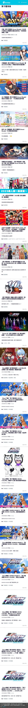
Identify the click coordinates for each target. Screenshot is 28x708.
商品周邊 (11, 377)
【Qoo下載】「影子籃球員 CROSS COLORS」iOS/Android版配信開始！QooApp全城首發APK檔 (13, 399)
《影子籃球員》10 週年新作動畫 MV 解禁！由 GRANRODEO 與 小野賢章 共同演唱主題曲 (14, 263)
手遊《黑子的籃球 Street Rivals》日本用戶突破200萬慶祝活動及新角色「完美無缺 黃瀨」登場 (14, 31)
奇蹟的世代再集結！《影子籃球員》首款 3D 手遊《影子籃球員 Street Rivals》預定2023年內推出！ (13, 163)
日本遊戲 (11, 409)
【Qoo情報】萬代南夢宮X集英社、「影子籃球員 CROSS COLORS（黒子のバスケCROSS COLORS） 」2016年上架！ (13, 689)
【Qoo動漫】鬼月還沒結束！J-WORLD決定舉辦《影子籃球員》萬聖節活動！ (14, 369)
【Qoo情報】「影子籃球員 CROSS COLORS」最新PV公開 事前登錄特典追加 (14, 479)
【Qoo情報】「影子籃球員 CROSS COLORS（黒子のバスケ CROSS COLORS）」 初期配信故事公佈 (12, 613)
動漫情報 (5, 205)
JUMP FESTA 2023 (20, 239)
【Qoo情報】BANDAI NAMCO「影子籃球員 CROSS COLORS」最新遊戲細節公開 (13, 512)
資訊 (9, 343)
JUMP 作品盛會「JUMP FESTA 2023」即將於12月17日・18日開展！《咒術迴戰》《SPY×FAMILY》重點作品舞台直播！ (14, 229)
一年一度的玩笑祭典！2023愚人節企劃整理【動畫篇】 (14, 196)
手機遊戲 (5, 40)
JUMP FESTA (12, 239)
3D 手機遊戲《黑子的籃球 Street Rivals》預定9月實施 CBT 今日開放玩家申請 (14, 98)
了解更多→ (4, 706)
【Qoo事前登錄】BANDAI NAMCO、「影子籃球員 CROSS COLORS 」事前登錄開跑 (14, 544)
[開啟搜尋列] (19, 2)
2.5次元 (5, 343)
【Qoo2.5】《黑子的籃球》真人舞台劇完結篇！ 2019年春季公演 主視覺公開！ (13, 334)
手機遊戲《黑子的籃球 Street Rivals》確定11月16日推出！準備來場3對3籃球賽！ (14, 63)
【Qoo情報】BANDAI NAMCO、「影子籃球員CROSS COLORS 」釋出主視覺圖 (14, 576)
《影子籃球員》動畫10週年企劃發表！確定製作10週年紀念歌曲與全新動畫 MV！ (13, 298)
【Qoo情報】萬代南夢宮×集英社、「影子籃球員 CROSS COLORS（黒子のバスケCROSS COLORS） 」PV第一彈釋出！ (13, 651)
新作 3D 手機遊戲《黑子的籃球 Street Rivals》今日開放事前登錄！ (13, 130)
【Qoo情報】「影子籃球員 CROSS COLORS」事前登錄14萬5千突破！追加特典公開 (14, 432)
